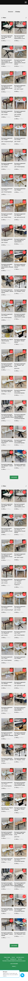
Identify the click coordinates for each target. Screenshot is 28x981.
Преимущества (13, 959)
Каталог (10, 11)
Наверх (13, 966)
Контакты (20, 959)
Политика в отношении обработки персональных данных (14, 960)
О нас (7, 959)
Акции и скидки (7, 957)
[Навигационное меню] (26, 2)
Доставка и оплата (20, 957)
